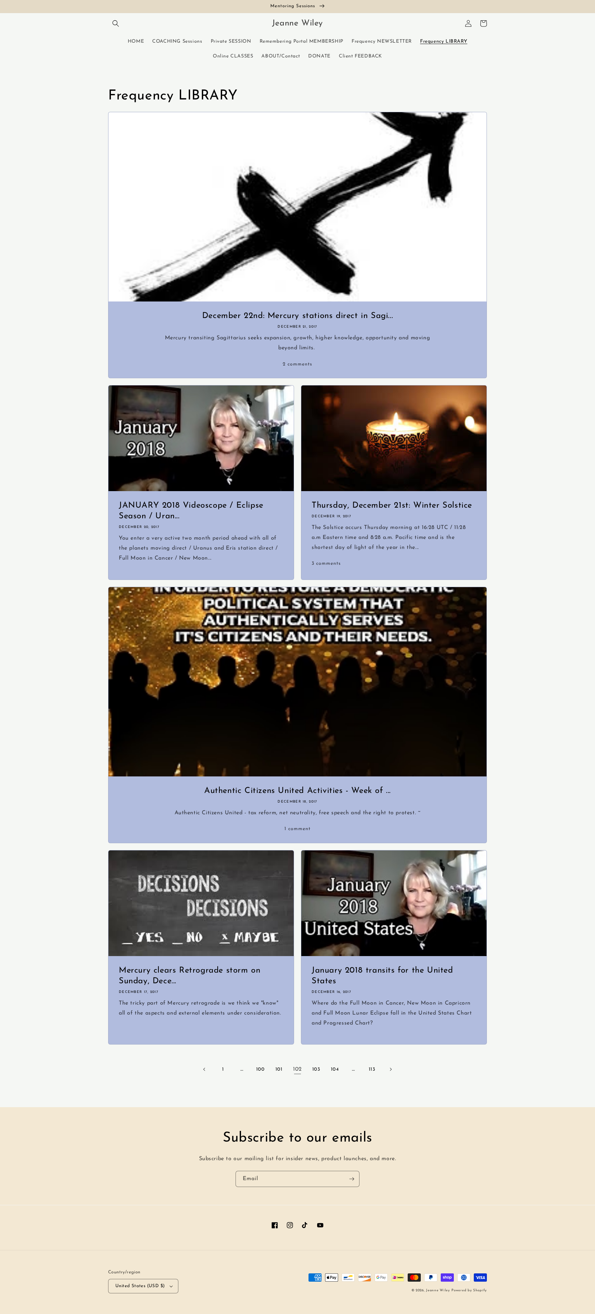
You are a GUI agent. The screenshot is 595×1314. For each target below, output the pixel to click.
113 (372, 1069)
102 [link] (297, 1069)
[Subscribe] (351, 1179)
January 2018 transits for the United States (382, 975)
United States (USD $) (140, 1286)
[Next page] (390, 1069)
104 (335, 1069)
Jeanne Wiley (438, 1290)
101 (279, 1069)
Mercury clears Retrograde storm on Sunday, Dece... (189, 975)
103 (316, 1069)
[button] (115, 23)
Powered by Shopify (469, 1290)
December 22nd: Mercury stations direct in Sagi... (297, 316)
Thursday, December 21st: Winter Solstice (392, 505)
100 (260, 1069)
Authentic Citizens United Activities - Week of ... (297, 791)
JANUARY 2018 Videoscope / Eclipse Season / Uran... (191, 510)
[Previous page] (204, 1069)
